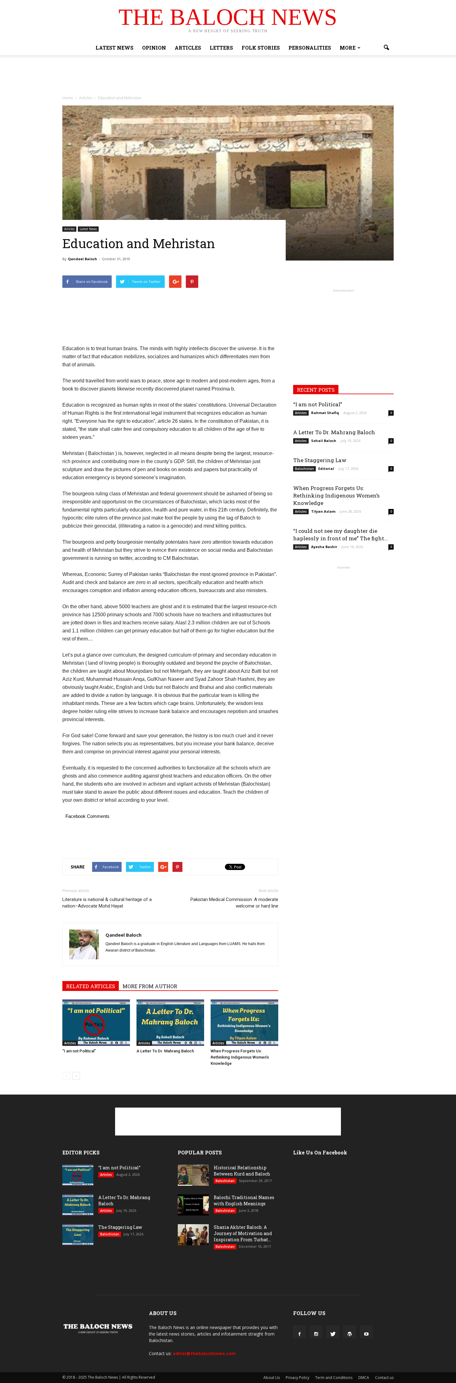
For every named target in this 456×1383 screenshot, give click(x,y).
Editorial (326, 468)
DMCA (363, 1377)
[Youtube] (366, 1332)
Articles (188, 47)
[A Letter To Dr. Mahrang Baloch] (170, 1022)
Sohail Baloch (323, 440)
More (347, 47)
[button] (386, 47)
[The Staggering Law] (77, 1235)
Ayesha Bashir (324, 546)
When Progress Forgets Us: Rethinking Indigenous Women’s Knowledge (240, 1057)
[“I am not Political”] (96, 1022)
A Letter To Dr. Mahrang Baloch (165, 1051)
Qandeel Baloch (82, 259)
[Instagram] (316, 1332)
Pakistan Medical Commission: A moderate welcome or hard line (234, 903)
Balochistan (304, 468)
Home (67, 97)
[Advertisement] (228, 77)
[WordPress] (349, 1332)
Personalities (309, 47)
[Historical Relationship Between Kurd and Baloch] (193, 1175)
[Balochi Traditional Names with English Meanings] (193, 1205)
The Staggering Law (319, 460)
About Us (271, 1377)
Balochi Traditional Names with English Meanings (244, 1200)
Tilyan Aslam (323, 511)
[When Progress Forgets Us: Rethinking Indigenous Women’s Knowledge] (244, 1022)
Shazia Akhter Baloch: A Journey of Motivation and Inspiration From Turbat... (243, 1233)
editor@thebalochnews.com (204, 1353)
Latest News (114, 47)
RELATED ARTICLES (90, 986)
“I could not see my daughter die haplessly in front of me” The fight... (340, 534)
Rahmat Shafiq (325, 412)
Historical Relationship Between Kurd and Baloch (242, 1171)
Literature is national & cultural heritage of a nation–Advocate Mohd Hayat (107, 903)
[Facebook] (299, 1332)
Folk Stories (261, 47)
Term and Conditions (333, 1377)
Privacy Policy (297, 1377)
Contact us (384, 1377)
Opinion (154, 47)
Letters (221, 47)
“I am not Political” (79, 1051)
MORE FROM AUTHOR (150, 986)
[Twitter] (333, 1332)
